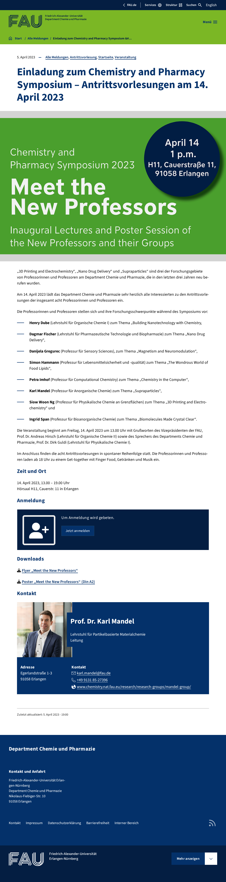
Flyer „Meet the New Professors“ (50, 570)
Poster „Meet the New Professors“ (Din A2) (58, 582)
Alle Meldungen (56, 57)
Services (150, 5)
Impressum (34, 823)
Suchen (191, 5)
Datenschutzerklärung (64, 823)
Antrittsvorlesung (83, 57)
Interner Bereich (127, 823)
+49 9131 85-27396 (92, 680)
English (211, 5)
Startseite (105, 57)
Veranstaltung (125, 57)
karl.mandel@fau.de (94, 673)
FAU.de (131, 5)
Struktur (171, 5)
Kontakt (15, 823)
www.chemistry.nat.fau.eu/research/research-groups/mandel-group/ (134, 687)
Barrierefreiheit (97, 823)
